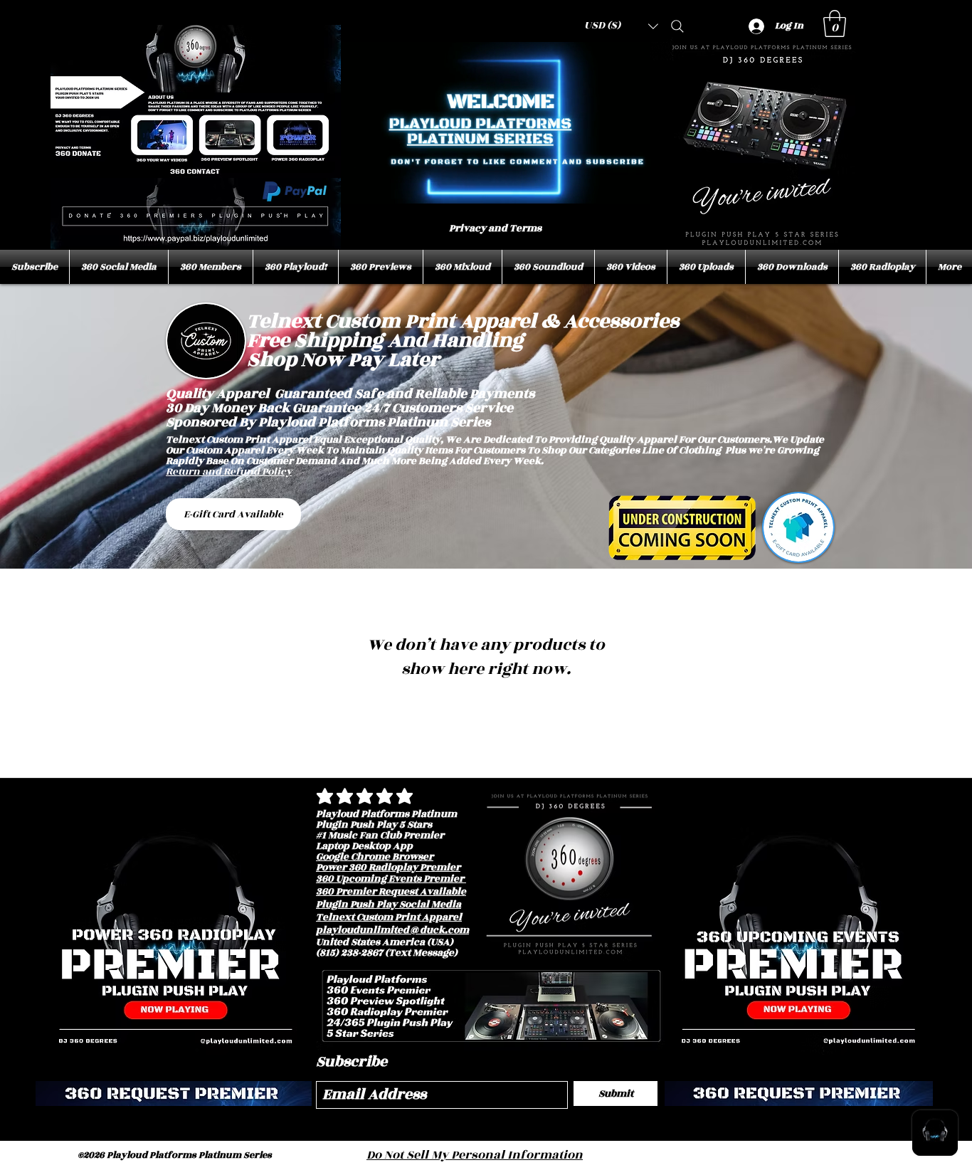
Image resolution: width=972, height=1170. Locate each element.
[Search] (677, 26)
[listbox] (621, 26)
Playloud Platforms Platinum (386, 813)
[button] (834, 23)
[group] (486, 718)
